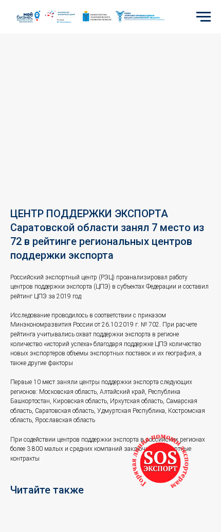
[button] (160, 462)
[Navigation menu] (203, 17)
